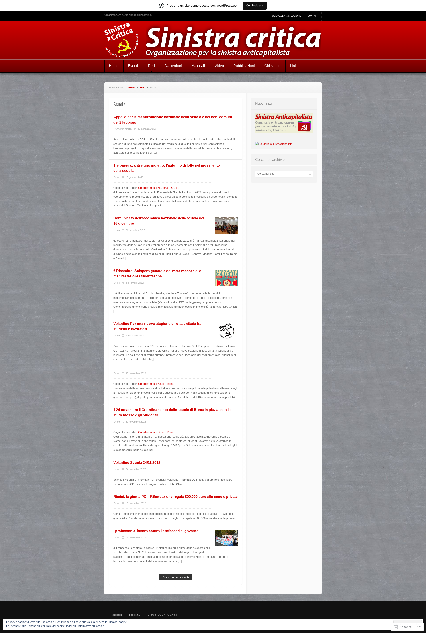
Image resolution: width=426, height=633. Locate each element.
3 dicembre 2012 (135, 335)
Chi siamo (272, 66)
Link (293, 66)
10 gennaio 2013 (134, 177)
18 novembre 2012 (136, 503)
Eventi (133, 66)
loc (118, 177)
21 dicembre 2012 (135, 230)
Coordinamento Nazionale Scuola (158, 187)
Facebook (116, 614)
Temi (151, 66)
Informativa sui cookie (91, 626)
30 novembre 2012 (136, 373)
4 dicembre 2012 (135, 282)
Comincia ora (254, 5)
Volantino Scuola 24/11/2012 (136, 462)
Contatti (313, 16)
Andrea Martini (124, 129)
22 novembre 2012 (136, 421)
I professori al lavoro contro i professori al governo (156, 531)
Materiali (198, 66)
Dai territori (173, 66)
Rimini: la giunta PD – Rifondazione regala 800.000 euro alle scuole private (175, 497)
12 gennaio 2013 (147, 129)
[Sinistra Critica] (213, 40)
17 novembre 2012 (136, 537)
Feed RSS (134, 614)
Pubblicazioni (244, 66)
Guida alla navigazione (286, 16)
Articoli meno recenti (175, 577)
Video (219, 66)
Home (113, 66)
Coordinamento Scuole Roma (156, 383)
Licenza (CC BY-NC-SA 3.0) (163, 614)
